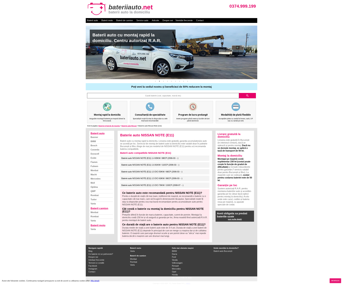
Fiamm (94, 162)
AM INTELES (335, 280)
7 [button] (179, 81)
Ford (174, 257)
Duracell (95, 154)
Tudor (94, 199)
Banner (94, 137)
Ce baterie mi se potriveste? (100, 254)
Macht (94, 174)
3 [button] (163, 81)
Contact (200, 20)
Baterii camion (99, 208)
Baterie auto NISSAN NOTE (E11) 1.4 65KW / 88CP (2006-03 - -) (149, 158)
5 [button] (171, 81)
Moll (93, 183)
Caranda (95, 150)
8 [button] (183, 81)
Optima (94, 187)
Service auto (142, 20)
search (247, 95)
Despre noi (168, 20)
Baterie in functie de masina (109, 126)
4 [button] (167, 81)
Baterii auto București (223, 251)
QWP (93, 191)
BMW (93, 141)
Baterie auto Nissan (129, 126)
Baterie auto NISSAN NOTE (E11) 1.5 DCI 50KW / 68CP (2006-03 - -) (151, 171)
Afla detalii (95, 281)
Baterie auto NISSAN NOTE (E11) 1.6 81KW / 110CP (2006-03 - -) (150, 165)
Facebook (92, 266)
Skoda (175, 260)
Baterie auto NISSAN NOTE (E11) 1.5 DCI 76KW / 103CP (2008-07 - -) (152, 185)
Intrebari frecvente (96, 260)
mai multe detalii (235, 219)
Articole (155, 20)
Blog (90, 251)
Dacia (174, 254)
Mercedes (95, 179)
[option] (171, 52)
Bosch (94, 145)
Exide (93, 158)
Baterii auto (92, 20)
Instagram (92, 269)
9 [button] (187, 81)
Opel (174, 272)
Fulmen (94, 166)
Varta (93, 203)
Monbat (94, 170)
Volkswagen (177, 263)
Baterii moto (107, 20)
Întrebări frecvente (184, 20)
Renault (175, 266)
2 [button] (159, 81)
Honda (175, 274)
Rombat (95, 195)
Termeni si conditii (96, 263)
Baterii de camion (124, 20)
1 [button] (155, 81)
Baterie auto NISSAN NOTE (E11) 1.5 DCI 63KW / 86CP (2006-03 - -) (151, 178)
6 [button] (175, 81)
